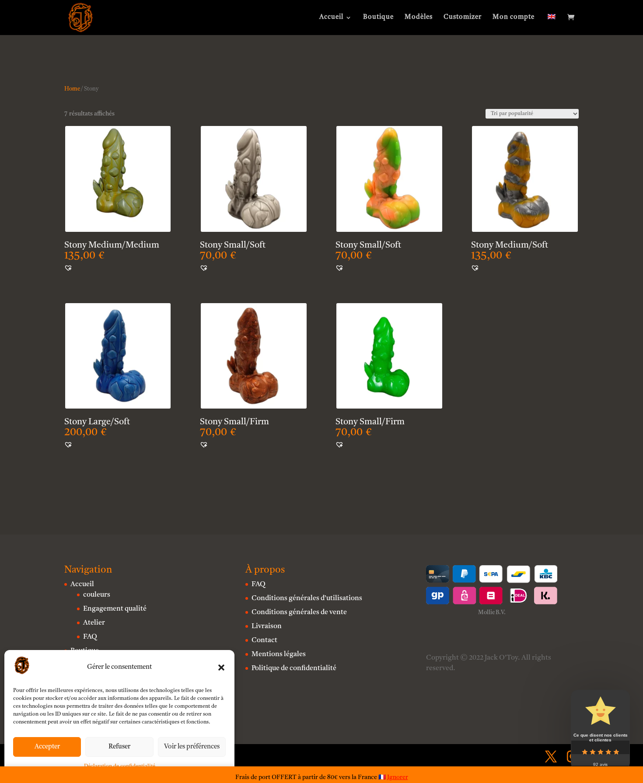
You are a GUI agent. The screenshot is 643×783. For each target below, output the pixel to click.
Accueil (331, 17)
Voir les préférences (192, 747)
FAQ (90, 636)
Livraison (267, 626)
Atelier (94, 622)
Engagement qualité (115, 608)
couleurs (96, 594)
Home (72, 89)
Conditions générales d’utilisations (307, 598)
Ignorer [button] (397, 777)
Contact (264, 640)
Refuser (119, 747)
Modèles (419, 17)
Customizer (463, 17)
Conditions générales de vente (299, 612)
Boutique (378, 17)
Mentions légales (279, 654)
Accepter (47, 747)
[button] (221, 667)
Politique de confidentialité (294, 668)
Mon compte (514, 17)
